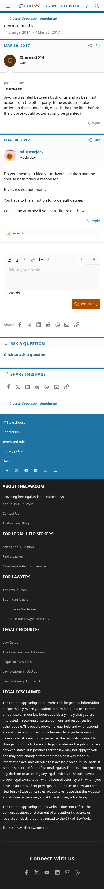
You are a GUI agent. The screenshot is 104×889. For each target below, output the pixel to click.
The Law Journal (15, 590)
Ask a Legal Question (18, 547)
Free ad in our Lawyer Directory (26, 618)
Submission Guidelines (19, 609)
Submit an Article (15, 599)
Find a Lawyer (13, 556)
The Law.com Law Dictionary (24, 652)
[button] (9, 260)
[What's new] (87, 6)
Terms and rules (14, 441)
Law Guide (10, 642)
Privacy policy (13, 451)
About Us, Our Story (18, 504)
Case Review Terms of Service (24, 566)
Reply (95, 123)
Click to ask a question (25, 354)
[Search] (97, 6)
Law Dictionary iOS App (20, 671)
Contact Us (11, 513)
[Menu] (7, 6)
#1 (97, 45)
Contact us (11, 432)
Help (6, 461)
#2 (97, 139)
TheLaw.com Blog (16, 523)
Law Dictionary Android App (23, 681)
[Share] (90, 45)
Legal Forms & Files (17, 661)
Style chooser (16, 422)
